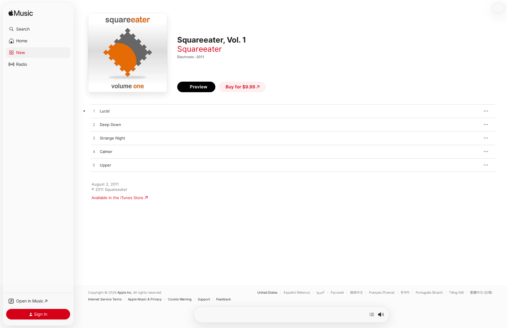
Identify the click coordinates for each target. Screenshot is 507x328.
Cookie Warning (180, 299)
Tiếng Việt (456, 292)
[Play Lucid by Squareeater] (94, 111)
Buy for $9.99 (240, 87)
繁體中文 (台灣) (481, 292)
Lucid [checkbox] (104, 111)
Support (204, 299)
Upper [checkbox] (105, 165)
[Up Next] (371, 314)
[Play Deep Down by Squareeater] (94, 124)
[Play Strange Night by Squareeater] (94, 138)
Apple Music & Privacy (145, 299)
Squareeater (199, 48)
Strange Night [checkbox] (112, 138)
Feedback (223, 299)
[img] (21, 13)
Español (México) (297, 292)
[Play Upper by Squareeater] (94, 165)
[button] (38, 29)
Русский (337, 292)
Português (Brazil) (429, 292)
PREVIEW (473, 111)
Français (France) (382, 292)
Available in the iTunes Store (117, 197)
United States (267, 292)
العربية (320, 292)
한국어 (405, 292)
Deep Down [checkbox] (110, 124)
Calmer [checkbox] (106, 151)
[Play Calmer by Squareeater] (94, 151)
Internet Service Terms (105, 299)
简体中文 (356, 292)
